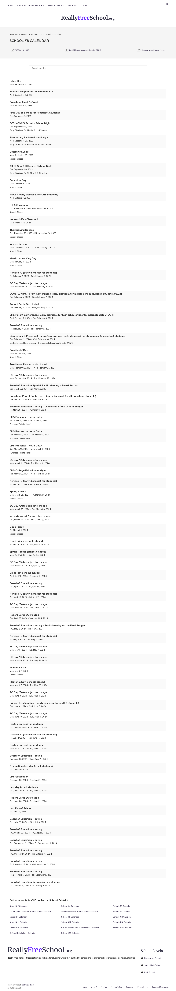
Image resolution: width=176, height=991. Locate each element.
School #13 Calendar (122, 917)
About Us (72, 5)
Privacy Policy (143, 987)
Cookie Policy (116, 987)
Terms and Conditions (160, 987)
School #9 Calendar (122, 911)
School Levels (55, 5)
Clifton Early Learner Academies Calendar (80, 928)
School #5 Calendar (70, 917)
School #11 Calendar (19, 922)
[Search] (167, 4)
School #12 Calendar (122, 928)
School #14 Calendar (122, 922)
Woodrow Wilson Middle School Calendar (79, 911)
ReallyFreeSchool (27, 985)
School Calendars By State (29, 5)
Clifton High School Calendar (23, 933)
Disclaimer (130, 987)
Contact (84, 5)
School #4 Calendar (70, 906)
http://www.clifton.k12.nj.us (153, 50)
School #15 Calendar (19, 928)
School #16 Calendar (70, 933)
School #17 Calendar (70, 922)
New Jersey (21, 34)
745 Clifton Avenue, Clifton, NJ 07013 (85, 50)
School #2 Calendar (18, 906)
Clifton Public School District (39, 34)
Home (10, 5)
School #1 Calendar (18, 917)
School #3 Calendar (121, 906)
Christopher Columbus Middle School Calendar (30, 911)
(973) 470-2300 (22, 50)
